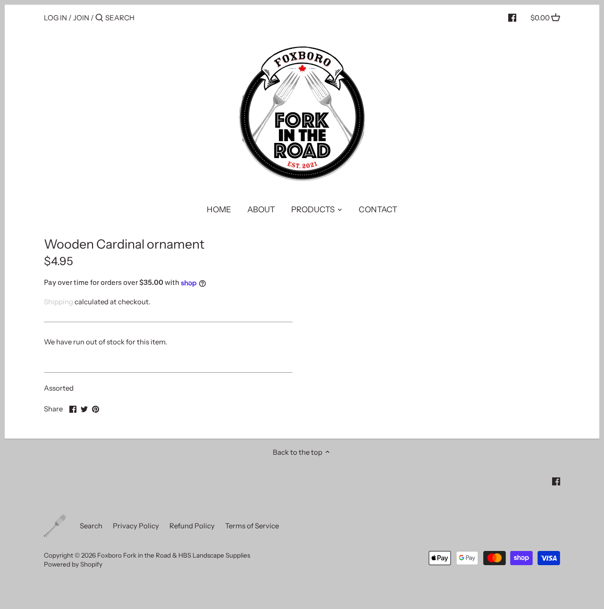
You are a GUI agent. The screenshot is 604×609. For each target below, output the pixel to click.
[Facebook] (512, 17)
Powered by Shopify (73, 564)
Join (81, 17)
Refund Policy (192, 525)
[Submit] (99, 18)
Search (91, 525)
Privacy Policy (136, 525)
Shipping (58, 301)
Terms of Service (252, 525)
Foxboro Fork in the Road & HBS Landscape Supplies (173, 555)
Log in (55, 17)
